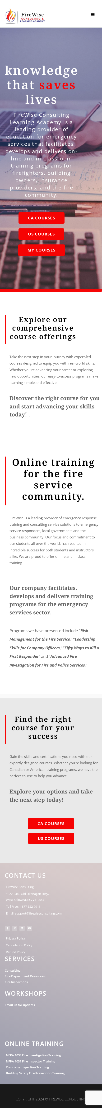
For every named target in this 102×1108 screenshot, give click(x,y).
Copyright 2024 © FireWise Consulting (51, 1099)
